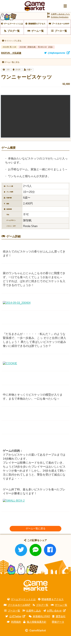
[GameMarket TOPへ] (35, 586)
